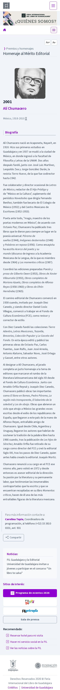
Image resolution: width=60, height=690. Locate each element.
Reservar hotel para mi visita (26, 636)
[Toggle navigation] (53, 6)
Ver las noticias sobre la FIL (25, 648)
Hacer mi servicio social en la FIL (28, 642)
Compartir (15, 537)
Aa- (54, 42)
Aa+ (48, 42)
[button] (30, 593)
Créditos (13, 688)
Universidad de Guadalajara (36, 688)
